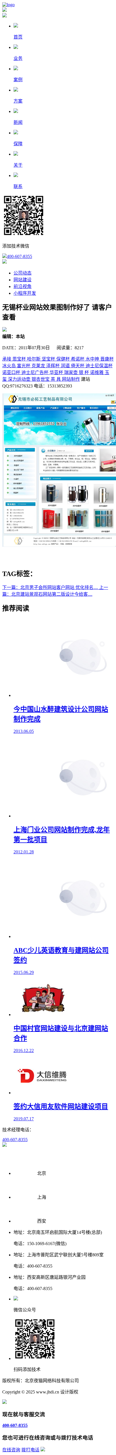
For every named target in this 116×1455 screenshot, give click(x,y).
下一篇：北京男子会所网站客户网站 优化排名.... (50, 587)
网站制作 (71, 379)
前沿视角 (23, 286)
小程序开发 (25, 293)
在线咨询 (11, 1449)
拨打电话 (30, 1449)
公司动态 (23, 273)
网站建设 (23, 279)
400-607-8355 (19, 256)
